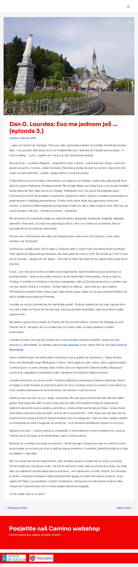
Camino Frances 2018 (22, 138)
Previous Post (15, 508)
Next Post (125, 508)
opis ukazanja (71, 345)
